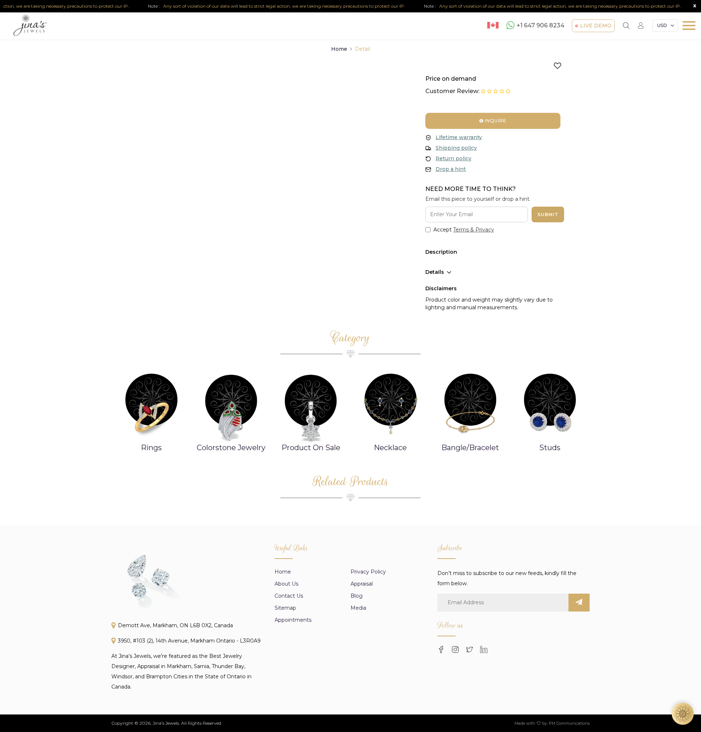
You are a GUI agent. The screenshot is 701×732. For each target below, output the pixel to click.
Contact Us (289, 596)
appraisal (361, 583)
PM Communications (569, 723)
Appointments (293, 620)
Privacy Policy (368, 571)
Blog (356, 596)
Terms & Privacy (473, 229)
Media (358, 608)
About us (286, 583)
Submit (547, 214)
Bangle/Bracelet (470, 447)
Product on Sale (310, 447)
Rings (151, 447)
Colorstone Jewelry (231, 447)
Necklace (390, 447)
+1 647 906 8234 (540, 25)
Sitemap (285, 608)
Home (339, 49)
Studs (549, 447)
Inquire (494, 120)
